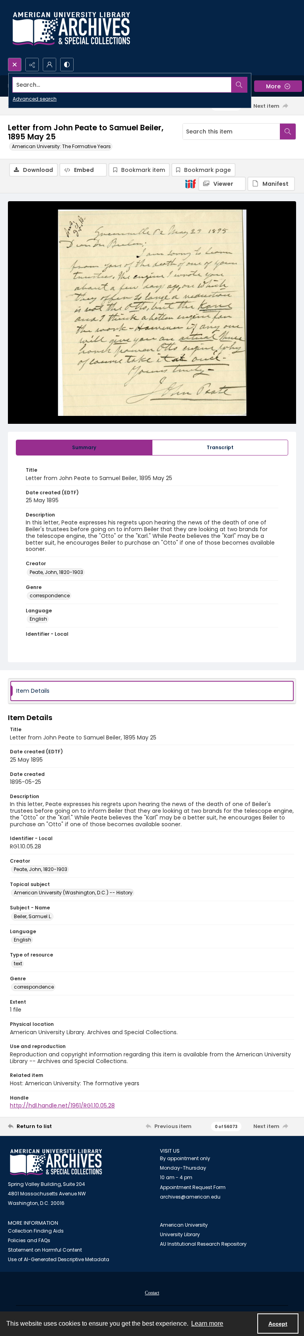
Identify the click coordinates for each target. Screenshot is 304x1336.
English (38, 619)
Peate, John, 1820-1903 (56, 572)
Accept (277, 1324)
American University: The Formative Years (61, 146)
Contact (152, 1293)
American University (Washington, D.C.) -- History (73, 892)
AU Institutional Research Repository (203, 1244)
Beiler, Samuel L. (33, 916)
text (18, 963)
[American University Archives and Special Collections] (56, 1162)
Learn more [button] (207, 1323)
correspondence (50, 595)
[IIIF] (190, 183)
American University (184, 1225)
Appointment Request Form (193, 1187)
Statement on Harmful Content (45, 1249)
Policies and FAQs (29, 1240)
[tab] (84, 447)
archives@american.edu (190, 1196)
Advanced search (35, 98)
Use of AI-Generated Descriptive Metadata (58, 1259)
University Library (180, 1234)
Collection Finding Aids (36, 1230)
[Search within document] (288, 131)
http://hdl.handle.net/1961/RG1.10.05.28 (62, 1105)
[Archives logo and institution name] (71, 29)
